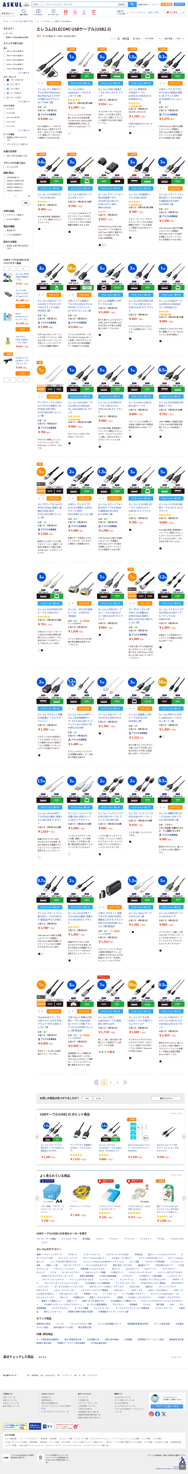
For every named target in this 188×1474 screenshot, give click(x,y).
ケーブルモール (109, 1294)
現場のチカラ (98, 1442)
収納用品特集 (176, 1442)
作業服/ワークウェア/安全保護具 (71, 1343)
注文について (8, 1397)
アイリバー (114, 1239)
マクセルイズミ (177, 1239)
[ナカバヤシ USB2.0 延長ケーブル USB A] (8, 340)
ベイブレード (67, 1375)
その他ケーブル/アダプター (169, 1297)
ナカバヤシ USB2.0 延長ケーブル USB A (22, 340)
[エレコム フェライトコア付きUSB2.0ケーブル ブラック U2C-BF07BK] (110, 789)
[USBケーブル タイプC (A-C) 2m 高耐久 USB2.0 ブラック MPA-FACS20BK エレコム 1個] (80, 480)
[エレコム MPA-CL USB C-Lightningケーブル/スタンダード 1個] (171, 690)
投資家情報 (45, 1400)
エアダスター (128, 1276)
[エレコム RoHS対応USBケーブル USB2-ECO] (49, 585)
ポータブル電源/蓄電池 (97, 1304)
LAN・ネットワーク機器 (95, 1272)
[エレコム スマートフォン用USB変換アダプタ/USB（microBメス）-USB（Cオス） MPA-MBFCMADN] (110, 170)
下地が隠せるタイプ (163, 1265)
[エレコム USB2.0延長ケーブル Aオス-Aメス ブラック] (110, 65)
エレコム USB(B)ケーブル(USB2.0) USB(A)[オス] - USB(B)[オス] (170, 304)
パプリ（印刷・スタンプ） (123, 1400)
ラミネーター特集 (81, 1439)
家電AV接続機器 (86, 1276)
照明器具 (133, 1304)
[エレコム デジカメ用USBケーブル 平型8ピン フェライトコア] (140, 993)
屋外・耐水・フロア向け (122, 1265)
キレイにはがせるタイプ (96, 1265)
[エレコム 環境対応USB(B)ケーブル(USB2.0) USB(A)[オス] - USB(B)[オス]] (140, 65)
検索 (132, 4)
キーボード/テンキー (71, 1272)
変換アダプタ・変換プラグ (93, 1301)
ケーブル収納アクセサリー (133, 1294)
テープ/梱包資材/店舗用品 (47, 1339)
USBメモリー (119, 1290)
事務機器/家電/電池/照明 (137, 1324)
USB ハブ (63, 1297)
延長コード (72, 1301)
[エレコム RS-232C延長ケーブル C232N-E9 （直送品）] (80, 585)
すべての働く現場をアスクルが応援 (128, 1442)
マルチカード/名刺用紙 (155, 1262)
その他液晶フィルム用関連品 (97, 1283)
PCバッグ (40, 1272)
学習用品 (138, 1254)
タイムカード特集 (65, 1439)
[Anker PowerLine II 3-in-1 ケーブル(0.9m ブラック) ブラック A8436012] (8, 317)
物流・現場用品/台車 (72, 1339)
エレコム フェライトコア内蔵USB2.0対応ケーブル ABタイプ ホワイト (80, 816)
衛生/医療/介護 (84, 1327)
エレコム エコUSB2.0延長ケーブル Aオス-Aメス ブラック (171, 507)
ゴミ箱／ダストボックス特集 (15, 1442)
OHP (172, 1304)
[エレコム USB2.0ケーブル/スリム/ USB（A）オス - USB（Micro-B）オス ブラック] (171, 993)
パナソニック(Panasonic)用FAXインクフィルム (103, 1262)
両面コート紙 (52, 1265)
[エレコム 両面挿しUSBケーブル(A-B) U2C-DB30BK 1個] (140, 690)
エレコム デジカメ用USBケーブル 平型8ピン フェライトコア (141, 1020)
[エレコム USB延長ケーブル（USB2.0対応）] (140, 170)
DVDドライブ (42, 1290)
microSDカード (132, 1269)
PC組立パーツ (117, 1272)
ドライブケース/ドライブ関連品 (94, 1290)
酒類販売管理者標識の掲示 (88, 1415)
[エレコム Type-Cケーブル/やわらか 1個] (140, 889)
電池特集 (53, 1439)
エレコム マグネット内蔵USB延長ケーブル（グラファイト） (50, 717)
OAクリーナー (151, 1269)
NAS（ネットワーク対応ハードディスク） (106, 1287)
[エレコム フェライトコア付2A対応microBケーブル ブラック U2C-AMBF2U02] (171, 585)
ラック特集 (157, 1439)
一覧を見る (42, 1357)
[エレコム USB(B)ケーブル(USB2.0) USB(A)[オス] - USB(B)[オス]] (171, 276)
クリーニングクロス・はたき (81, 1279)
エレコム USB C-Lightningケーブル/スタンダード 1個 (79, 92)
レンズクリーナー (175, 1276)
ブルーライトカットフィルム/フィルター (61, 1283)
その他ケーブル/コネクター (140, 1297)
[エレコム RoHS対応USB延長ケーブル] (171, 378)
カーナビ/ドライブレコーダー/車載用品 (132, 1308)
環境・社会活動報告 (48, 1403)
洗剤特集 (43, 1442)
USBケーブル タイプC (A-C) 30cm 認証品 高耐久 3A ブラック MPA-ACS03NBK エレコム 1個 (170, 96)
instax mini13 (50, 1375)
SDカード (116, 1269)
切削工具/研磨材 (112, 1339)
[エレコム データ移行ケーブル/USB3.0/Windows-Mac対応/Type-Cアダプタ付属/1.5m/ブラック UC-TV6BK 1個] (49, 65)
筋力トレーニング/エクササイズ (162, 1254)
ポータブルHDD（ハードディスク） (69, 1287)
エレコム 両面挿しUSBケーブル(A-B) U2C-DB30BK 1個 (140, 717)
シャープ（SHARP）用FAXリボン (63, 1262)
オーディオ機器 (81, 1308)
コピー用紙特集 (11, 1439)
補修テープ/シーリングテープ (49, 1254)
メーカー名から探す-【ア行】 (23, 21)
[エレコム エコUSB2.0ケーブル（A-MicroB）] (49, 170)
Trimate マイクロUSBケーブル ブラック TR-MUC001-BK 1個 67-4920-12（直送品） (22, 361)
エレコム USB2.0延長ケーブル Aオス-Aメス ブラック (110, 92)
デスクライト (118, 1304)
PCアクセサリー (170, 1269)
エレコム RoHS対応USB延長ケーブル (22, 277)
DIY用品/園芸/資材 (99, 1343)
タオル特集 (66, 1442)
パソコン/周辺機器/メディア (109, 1324)
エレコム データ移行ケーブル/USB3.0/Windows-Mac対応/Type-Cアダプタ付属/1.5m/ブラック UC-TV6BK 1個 (50, 96)
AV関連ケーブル (90, 1294)
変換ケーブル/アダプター (100, 1297)
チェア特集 (146, 1439)
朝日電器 (86, 1239)
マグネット (72, 1254)
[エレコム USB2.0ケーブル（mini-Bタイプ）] (171, 889)
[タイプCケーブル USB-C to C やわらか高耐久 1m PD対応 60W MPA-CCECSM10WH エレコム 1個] (49, 378)
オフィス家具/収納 (162, 1324)
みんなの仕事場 (120, 1403)
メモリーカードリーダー (64, 1290)
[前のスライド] (9, 269)
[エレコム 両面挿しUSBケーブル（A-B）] (110, 276)
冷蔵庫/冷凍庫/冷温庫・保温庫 (80, 1312)
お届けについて (8, 1400)
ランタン (147, 1304)
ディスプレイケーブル (125, 1283)
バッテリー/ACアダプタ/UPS (169, 1272)
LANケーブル (136, 1290)
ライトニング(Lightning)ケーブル (165, 1294)
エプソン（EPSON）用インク (151, 1258)
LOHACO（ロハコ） (121, 1397)
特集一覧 (104, 1446)
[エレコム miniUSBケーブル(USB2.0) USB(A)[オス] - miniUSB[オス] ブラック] (80, 378)
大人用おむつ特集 (161, 1442)
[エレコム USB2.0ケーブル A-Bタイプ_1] (80, 170)
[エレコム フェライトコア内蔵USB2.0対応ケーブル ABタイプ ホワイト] (80, 789)
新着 (40, 362)
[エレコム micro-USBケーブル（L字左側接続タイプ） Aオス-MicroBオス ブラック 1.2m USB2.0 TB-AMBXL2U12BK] (80, 690)
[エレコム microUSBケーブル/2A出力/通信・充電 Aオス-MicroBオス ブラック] (80, 889)
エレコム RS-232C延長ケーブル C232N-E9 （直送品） (80, 612)
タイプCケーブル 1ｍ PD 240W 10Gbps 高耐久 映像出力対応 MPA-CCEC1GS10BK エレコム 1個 (50, 511)
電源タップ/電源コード (51, 1301)
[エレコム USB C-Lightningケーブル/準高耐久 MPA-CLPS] (110, 993)
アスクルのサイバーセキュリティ (53, 1412)
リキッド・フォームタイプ (53, 1279)
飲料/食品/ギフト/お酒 (63, 1327)
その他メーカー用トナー (122, 1258)
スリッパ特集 (54, 1442)
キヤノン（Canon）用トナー (94, 1258)
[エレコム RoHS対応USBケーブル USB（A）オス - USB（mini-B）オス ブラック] (140, 276)
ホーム (5, 21)
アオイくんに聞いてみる (167, 1406)
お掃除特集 (33, 1442)
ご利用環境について (85, 1406)
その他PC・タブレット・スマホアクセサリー (62, 1304)
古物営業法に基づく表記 (87, 1412)
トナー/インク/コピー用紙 (81, 1324)
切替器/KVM (78, 1297)
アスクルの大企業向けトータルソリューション (129, 1410)
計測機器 (128, 1339)
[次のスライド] (23, 269)
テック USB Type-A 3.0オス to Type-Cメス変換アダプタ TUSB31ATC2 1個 (23, 293)
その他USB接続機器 (107, 1276)
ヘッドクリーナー (107, 1279)
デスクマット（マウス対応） (117, 1254)
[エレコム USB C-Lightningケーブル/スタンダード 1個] (80, 65)
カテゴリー (6, 13)
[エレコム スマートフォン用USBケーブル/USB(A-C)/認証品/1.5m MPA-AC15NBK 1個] (110, 480)
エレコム (46, 21)
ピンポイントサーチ (91, 1446)
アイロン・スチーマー (164, 1308)
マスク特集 (148, 1442)
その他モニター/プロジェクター (153, 1279)
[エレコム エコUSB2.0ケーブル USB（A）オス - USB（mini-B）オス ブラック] (110, 378)
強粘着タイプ (143, 1265)
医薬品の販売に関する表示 (88, 1418)
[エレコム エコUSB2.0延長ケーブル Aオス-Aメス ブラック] (171, 480)
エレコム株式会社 (74, 624)
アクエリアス (92, 1375)
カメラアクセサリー (60, 1308)
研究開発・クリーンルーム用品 (151, 1339)
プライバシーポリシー (86, 1403)
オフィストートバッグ (67, 1258)
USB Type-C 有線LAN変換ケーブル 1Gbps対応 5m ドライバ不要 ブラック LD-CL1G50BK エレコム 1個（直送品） (80, 1024)
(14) (170, 1216)
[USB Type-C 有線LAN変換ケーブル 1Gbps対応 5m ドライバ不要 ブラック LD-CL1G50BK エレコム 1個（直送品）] (80, 993)
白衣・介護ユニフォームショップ (31, 1446)
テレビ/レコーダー (102, 1308)
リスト (114, 39)
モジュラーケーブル (45, 1297)
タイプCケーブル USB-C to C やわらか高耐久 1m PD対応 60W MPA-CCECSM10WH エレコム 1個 (50, 409)
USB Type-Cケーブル (68, 1294)
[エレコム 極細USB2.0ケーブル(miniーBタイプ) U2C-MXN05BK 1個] (171, 789)
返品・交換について (10, 1406)
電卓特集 (44, 1439)
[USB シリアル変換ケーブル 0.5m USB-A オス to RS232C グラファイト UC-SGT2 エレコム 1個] (80, 276)
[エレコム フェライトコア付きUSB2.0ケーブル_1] (140, 789)
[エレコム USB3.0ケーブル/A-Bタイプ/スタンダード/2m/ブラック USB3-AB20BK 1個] (49, 276)
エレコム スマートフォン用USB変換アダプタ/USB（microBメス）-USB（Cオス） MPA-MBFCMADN (110, 201)
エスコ (44, 1242)
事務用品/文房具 (43, 1324)
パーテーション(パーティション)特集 (125, 1439)
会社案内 (44, 1397)
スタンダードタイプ (72, 1265)
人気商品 (72, 49)
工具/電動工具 (93, 1339)
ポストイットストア (53, 1446)
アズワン (99, 1239)
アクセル (161, 1239)
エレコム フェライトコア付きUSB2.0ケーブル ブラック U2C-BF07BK (110, 816)
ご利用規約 (82, 1400)
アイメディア (145, 1239)
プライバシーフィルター (64, 1269)
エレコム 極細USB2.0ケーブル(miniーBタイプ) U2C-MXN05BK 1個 (170, 816)
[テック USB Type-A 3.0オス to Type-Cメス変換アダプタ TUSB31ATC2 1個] (8, 294)
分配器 (120, 1297)
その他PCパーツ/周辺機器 (150, 1276)
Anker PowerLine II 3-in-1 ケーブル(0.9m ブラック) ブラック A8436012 (23, 317)
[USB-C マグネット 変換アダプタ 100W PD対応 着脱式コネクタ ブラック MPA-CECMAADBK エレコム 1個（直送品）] (110, 889)
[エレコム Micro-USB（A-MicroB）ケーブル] (140, 378)
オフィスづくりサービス (72, 1446)
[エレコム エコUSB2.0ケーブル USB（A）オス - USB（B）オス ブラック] (140, 480)
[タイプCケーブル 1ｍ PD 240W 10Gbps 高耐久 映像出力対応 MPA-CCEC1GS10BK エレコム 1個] (49, 480)
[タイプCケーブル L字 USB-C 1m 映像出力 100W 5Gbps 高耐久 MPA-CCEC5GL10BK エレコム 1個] (140, 585)
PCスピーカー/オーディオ (140, 1272)
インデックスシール (91, 1254)
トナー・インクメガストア (28, 1439)
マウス (53, 1272)
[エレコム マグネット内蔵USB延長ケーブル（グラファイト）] (49, 690)
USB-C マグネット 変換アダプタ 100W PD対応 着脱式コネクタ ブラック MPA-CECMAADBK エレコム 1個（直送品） (110, 920)
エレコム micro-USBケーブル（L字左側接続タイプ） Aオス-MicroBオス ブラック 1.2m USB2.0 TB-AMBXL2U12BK (80, 721)
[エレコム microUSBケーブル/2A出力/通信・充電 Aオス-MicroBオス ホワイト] (49, 789)
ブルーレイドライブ (167, 1287)
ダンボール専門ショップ (82, 1442)
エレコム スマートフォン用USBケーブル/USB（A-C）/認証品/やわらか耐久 (50, 916)
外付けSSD (134, 1287)
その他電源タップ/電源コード (123, 1301)
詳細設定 (121, 4)
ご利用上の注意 (83, 1409)
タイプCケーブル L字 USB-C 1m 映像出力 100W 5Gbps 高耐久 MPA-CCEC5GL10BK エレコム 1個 (141, 616)
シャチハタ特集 (11, 1446)
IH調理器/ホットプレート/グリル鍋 (113, 1312)
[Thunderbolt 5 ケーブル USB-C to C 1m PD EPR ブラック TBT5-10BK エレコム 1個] (49, 993)
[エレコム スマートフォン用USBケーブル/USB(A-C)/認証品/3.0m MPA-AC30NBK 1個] (171, 170)
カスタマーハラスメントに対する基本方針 (56, 1407)
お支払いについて (9, 1403)
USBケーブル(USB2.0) (158, 1290)
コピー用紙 (134, 1262)
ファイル (60, 1324)
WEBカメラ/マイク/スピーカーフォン (58, 1276)
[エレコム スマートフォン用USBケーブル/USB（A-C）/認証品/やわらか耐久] (49, 889)
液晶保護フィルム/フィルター (93, 1269)
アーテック (129, 1239)
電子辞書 (160, 1304)
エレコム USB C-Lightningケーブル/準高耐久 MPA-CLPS (109, 1020)
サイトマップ (83, 1397)
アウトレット (104, 977)
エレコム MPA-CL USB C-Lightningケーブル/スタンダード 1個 (170, 717)
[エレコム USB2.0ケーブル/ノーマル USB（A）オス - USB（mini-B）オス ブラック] (110, 585)
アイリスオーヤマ (69, 1239)
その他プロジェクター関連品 (153, 1283)
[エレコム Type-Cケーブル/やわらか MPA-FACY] (110, 690)
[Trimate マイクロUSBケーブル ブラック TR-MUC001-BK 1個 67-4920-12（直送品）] (8, 361)
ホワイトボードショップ (100, 1439)
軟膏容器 (35, 1375)
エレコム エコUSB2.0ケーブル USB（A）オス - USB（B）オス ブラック (140, 507)
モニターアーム (127, 1279)
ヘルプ (157, 4)
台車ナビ (109, 1442)
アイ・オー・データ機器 (46, 1239)
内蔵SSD (149, 1287)
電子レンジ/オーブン (53, 1312)
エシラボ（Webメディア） (123, 1406)
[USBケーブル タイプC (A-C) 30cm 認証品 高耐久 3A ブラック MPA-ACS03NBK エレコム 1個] (171, 65)
